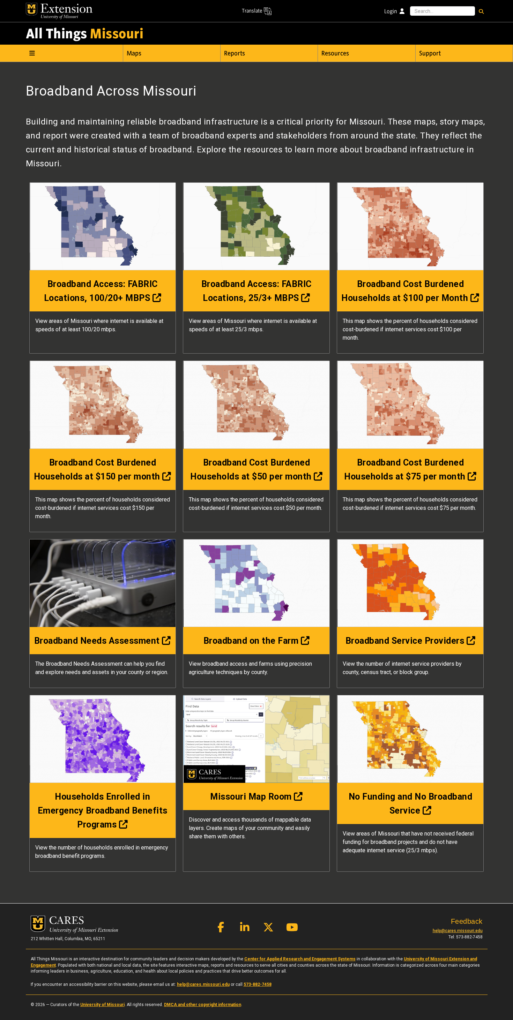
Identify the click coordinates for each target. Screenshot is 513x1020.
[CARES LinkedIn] (244, 929)
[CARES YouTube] (292, 929)
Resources (335, 53)
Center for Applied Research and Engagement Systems (300, 959)
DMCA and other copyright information (202, 1004)
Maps (134, 53)
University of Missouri (102, 1004)
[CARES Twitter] (268, 929)
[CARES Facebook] (221, 929)
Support (430, 53)
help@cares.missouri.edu (458, 930)
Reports (234, 53)
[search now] (481, 11)
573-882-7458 (258, 984)
